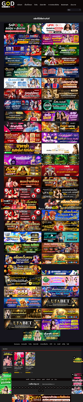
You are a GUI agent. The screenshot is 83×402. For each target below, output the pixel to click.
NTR (51, 344)
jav (52, 379)
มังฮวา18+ (36, 344)
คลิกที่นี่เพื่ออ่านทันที (41, 18)
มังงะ (56, 379)
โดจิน (30, 344)
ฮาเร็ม (63, 344)
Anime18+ (24, 344)
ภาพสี (58, 344)
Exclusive (17, 344)
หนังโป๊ (27, 379)
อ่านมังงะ (38, 379)
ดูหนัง (43, 379)
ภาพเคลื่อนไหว (44, 344)
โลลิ (68, 344)
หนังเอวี (48, 379)
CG (55, 344)
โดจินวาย (33, 379)
